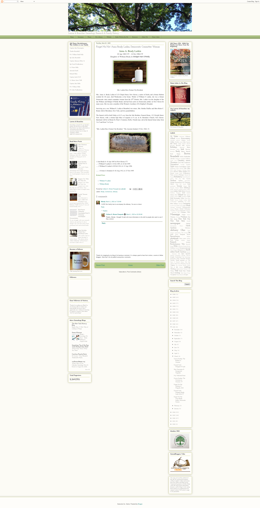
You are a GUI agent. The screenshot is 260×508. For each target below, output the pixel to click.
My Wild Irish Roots (179, 375)
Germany (187, 182)
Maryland (178, 207)
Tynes (171, 262)
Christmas (173, 162)
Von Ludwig (179, 265)
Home (72, 37)
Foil (189, 175)
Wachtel (184, 265)
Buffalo (182, 156)
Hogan (171, 191)
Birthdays (173, 147)
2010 (174, 424)
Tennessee (173, 258)
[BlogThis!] (136, 189)
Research (173, 242)
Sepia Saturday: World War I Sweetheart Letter (83, 232)
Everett (172, 173)
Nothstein (187, 228)
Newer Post (100, 265)
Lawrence (180, 201)
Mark (188, 205)
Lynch (180, 205)
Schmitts (177, 248)
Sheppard (175, 250)
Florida (186, 175)
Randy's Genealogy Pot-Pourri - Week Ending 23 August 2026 (84, 338)
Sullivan (188, 255)
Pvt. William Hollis (75, 87)
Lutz (178, 205)
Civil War (181, 162)
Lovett (171, 205)
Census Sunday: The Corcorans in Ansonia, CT (179, 380)
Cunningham (182, 166)
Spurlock (188, 254)
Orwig (185, 232)
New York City (184, 219)
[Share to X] (138, 189)
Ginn (177, 184)
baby (184, 142)
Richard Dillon (73, 74)
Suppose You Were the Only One (83, 179)
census (188, 160)
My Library (99, 37)
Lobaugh (180, 203)
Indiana (172, 194)
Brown (187, 154)
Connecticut (108, 191)
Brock (171, 154)
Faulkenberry (186, 173)
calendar (172, 158)
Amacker (178, 138)
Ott (189, 232)
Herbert (181, 189)
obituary (115, 191)
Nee (189, 217)
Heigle (171, 189)
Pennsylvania (175, 236)
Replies (105, 211)
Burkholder (187, 156)
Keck (188, 196)
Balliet (179, 143)
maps (184, 205)
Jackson (188, 194)
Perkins (188, 236)
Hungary (178, 192)
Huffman (172, 192)
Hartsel (177, 187)
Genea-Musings (77, 332)
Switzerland (178, 257)
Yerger (185, 273)
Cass (175, 160)
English (185, 171)
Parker (176, 234)
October (176, 335)
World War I (182, 271)
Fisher (172, 175)
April (176, 353)
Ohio (183, 230)
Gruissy (179, 186)
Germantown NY (180, 182)
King (186, 198)
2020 (174, 312)
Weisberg (173, 269)
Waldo (188, 265)
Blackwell (182, 147)
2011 (174, 421)
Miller (188, 212)
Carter (171, 160)
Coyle (172, 166)
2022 (174, 306)
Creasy (177, 166)
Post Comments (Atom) (134, 272)
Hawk (181, 187)
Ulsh (186, 262)
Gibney (172, 184)
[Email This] (134, 189)
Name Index (155, 37)
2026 (174, 294)
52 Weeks (174, 136)
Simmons (180, 250)
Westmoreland (179, 269)
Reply (102, 207)
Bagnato (188, 142)
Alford (172, 138)
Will (189, 269)
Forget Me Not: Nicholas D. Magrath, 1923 (179, 386)
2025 (174, 297)
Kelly (171, 198)
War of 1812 (174, 267)
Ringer (171, 246)
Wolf (176, 271)
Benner (184, 143)
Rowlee (188, 246)
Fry (180, 178)
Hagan (185, 186)
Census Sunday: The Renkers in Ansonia (179, 360)
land (189, 200)
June (175, 347)
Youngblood (173, 274)
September (177, 338)
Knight (181, 200)
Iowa (176, 194)
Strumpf (183, 255)
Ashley (172, 142)
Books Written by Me (121, 37)
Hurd (183, 193)
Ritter (176, 246)
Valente (172, 263)
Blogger (140, 504)
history (185, 189)
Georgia (172, 182)
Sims (184, 250)
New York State (177, 221)
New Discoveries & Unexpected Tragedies (179, 371)
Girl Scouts (183, 184)
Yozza (178, 274)
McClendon (187, 209)
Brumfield (174, 156)
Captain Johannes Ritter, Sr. (77, 61)
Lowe (175, 205)
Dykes (188, 170)
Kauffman (184, 196)
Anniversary (185, 138)
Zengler (186, 274)
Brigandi (188, 151)
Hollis (179, 191)
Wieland (185, 269)
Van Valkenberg (182, 263)
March (176, 356)
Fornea (172, 177)
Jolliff (179, 196)
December (177, 329)
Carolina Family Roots (79, 354)
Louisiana (186, 203)
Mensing (178, 210)
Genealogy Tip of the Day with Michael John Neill (80, 346)
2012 (174, 418)
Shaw (171, 250)
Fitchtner (176, 175)
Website (109, 37)
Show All (87, 369)
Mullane (184, 217)
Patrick (188, 234)
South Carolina (180, 252)
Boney (178, 149)
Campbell (183, 158)
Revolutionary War (177, 244)
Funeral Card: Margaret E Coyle (179, 365)
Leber (189, 201)
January (176, 408)
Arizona (183, 140)
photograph (174, 238)
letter (171, 203)
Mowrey (178, 217)
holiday (176, 191)
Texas (178, 258)
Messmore (183, 210)
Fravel (184, 177)
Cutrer (188, 166)
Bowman (172, 151)
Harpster (172, 187)
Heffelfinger (187, 188)
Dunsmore (179, 170)
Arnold (188, 140)
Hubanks (188, 191)
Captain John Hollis (75, 83)
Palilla (171, 234)
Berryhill (178, 145)
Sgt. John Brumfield (75, 57)
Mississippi (175, 214)
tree (186, 260)
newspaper (175, 223)
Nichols (188, 223)
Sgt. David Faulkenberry (76, 64)
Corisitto (182, 164)
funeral (188, 178)
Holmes (184, 191)
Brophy (178, 154)
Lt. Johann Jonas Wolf (76, 80)
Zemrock (182, 274)
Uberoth (178, 262)
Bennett (188, 143)
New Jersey (173, 219)
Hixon (188, 189)
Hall (189, 186)
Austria (177, 142)
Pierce (181, 238)
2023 (174, 303)
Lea (185, 201)
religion (183, 240)
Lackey (185, 200)
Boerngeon (172, 149)
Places (89, 37)
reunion (188, 242)
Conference (187, 162)
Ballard (175, 143)
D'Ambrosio (173, 168)
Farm (181, 173)
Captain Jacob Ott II (75, 77)
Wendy (103, 201)
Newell (188, 221)
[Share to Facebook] (140, 189)
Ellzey (180, 171)
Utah (189, 262)
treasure (182, 260)
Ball (171, 143)
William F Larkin (105, 181)
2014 (174, 412)
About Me (145, 37)
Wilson (172, 271)
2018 (174, 318)
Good (188, 184)
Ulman (182, 262)
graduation (173, 186)
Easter (171, 171)
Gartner (181, 180)
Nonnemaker (173, 225)
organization (177, 232)
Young (188, 273)
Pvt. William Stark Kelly (76, 54)
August (176, 341)
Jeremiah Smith (74, 70)
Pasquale (182, 234)
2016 (174, 324)
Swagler (172, 257)
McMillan (172, 210)
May (175, 350)
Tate (183, 257)
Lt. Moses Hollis (74, 67)
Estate (188, 171)
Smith (188, 250)
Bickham (188, 145)
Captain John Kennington (77, 48)
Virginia (172, 265)
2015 (174, 327)
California (177, 158)
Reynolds (188, 244)
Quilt (171, 240)
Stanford (172, 255)
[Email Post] (130, 189)
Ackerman (181, 136)
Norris (181, 225)
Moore (183, 214)
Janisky (172, 196)
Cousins (188, 164)
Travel (177, 260)
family (176, 173)
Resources (135, 37)
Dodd (175, 170)
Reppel (188, 240)
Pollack (188, 238)
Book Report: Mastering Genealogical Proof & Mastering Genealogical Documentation (80, 214)
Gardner (173, 180)
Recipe (177, 240)
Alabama (187, 136)
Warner (181, 267)
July (175, 344)
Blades (188, 147)
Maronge (172, 207)
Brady (102, 191)
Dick (185, 168)
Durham (184, 170)
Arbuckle (172, 140)
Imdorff (188, 192)
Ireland (180, 195)
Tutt (189, 260)
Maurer (177, 209)
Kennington (177, 198)
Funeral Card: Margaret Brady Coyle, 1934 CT (179, 392)
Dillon (188, 168)
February (177, 405)
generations (187, 180)
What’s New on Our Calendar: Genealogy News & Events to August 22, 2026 (80, 365)
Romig (184, 246)
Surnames (81, 37)
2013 (174, 415)
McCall (181, 209)
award (181, 142)
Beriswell (172, 145)
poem (184, 238)
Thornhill (182, 258)
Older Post (160, 265)
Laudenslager (173, 201)
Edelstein (176, 171)
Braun (183, 151)
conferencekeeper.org (78, 361)
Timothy (172, 260)
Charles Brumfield (75, 51)
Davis (177, 168)
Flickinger (181, 175)
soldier (172, 252)
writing (177, 273)
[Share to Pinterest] (141, 189)
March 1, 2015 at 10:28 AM (134, 214)
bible (183, 145)
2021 (174, 309)
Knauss (176, 200)
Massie (172, 209)
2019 (174, 315)
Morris (188, 214)
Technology (187, 257)
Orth (182, 232)
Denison (181, 168)
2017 (174, 321)
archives (178, 140)
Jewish (176, 196)
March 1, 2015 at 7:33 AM (113, 201)
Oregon (172, 232)
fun (184, 178)
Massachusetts (186, 207)
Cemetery (181, 160)
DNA (171, 170)
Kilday (182, 198)
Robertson (180, 246)
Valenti (176, 263)
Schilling (172, 248)
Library (176, 203)
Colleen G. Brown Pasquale (114, 214)
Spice (182, 254)
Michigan (183, 212)
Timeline (188, 258)
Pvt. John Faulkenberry (76, 90)
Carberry (188, 158)
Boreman (188, 149)
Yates (182, 273)
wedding (187, 267)
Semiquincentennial (185, 248)
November (177, 332)
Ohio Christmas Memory (82, 145)
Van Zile (188, 263)
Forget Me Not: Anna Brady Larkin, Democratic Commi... (180, 399)
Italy (185, 194)
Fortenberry (178, 177)
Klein (189, 198)
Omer (188, 230)
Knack (172, 200)
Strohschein (177, 255)
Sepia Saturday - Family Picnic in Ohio (82, 163)
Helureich (176, 189)
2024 (174, 300)
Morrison (172, 217)
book (182, 149)
